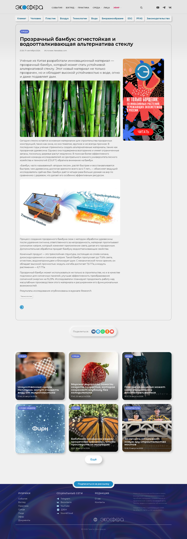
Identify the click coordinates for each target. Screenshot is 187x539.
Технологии (80, 18)
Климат (21, 18)
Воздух (64, 18)
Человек (36, 18)
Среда (96, 7)
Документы (24, 520)
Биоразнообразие (112, 18)
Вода (94, 18)
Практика (83, 7)
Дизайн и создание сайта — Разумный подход (154, 534)
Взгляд (70, 7)
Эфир (116, 7)
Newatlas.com (60, 51)
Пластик (50, 18)
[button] (93, 331)
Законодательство (158, 18)
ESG (130, 18)
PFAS (139, 18)
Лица (107, 7)
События (57, 7)
